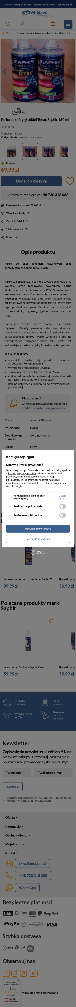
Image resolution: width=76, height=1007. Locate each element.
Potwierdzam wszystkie (38, 528)
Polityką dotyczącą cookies (22, 473)
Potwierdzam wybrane (38, 538)
